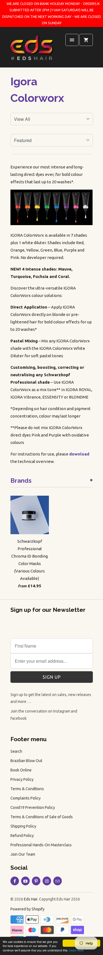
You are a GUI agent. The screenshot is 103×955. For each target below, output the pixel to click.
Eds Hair (30, 899)
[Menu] (72, 40)
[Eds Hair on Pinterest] (36, 881)
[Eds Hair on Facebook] (14, 881)
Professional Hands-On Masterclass (41, 845)
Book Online (21, 770)
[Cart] (86, 40)
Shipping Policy (23, 826)
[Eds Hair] (32, 49)
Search (16, 751)
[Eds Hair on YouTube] (25, 881)
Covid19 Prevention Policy (32, 807)
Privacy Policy (22, 779)
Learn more (76, 950)
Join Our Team (22, 854)
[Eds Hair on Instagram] (47, 881)
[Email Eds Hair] (57, 881)
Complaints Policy (25, 798)
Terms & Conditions (27, 789)
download (79, 454)
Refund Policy (22, 835)
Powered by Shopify (27, 909)
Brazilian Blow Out (26, 760)
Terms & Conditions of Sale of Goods (41, 817)
